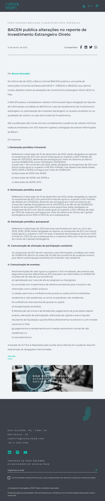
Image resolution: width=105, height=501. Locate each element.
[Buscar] (84, 6)
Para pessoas (17, 23)
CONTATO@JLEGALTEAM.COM (26, 439)
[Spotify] (17, 452)
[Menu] (97, 6)
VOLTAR (11, 356)
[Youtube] (25, 452)
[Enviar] (96, 470)
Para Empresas (69, 23)
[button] (81, 47)
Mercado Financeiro (43, 23)
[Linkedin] (9, 452)
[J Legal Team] (14, 6)
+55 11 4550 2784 (18, 443)
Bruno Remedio (21, 73)
